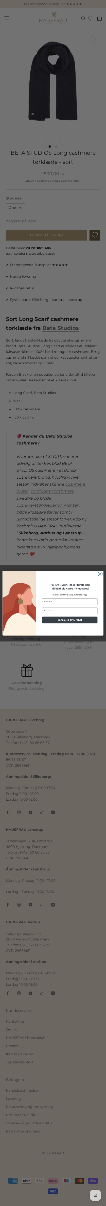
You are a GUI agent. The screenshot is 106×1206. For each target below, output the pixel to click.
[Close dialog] (100, 574)
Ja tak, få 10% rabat (70, 620)
